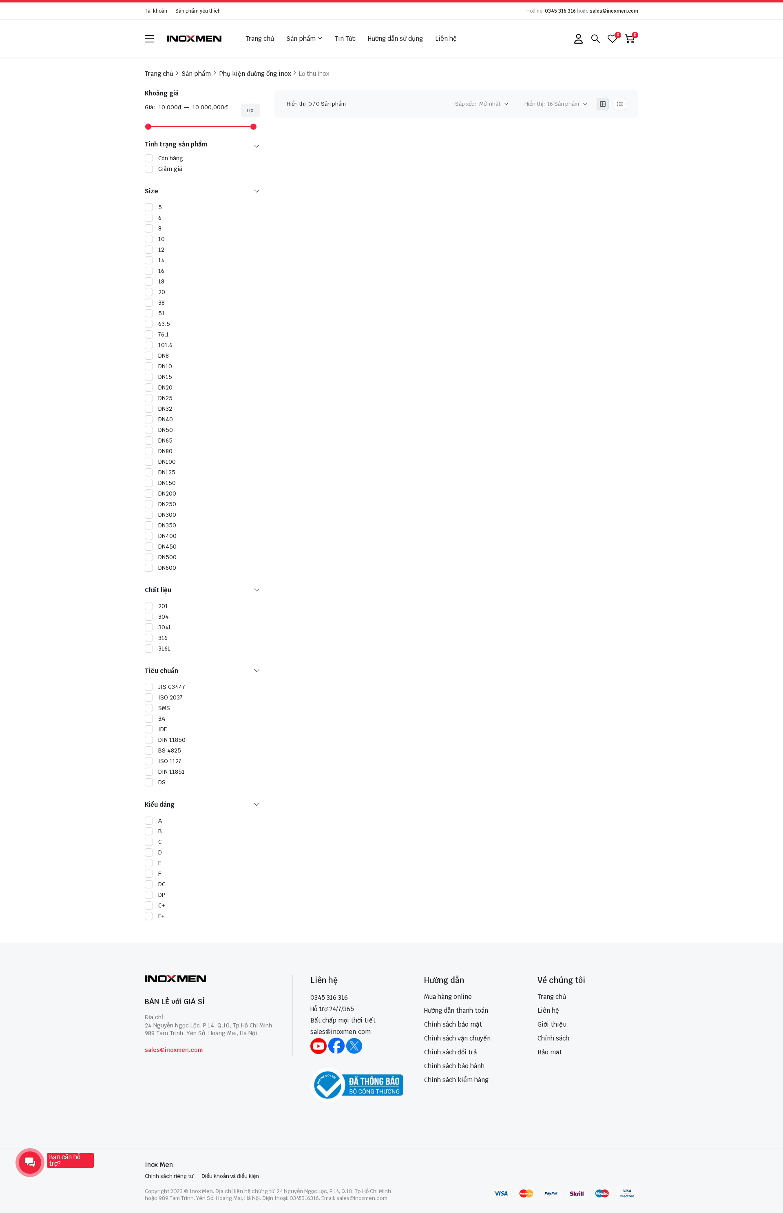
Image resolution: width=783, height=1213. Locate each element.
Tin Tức (345, 38)
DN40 (165, 419)
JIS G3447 (171, 687)
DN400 (167, 536)
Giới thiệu (551, 1024)
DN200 (167, 493)
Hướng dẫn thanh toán (456, 1010)
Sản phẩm (301, 38)
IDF (162, 729)
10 (161, 239)
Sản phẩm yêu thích (198, 11)
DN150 (167, 483)
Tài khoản (156, 11)
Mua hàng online (448, 997)
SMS (164, 708)
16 (161, 270)
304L (165, 627)
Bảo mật (549, 1052)
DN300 (167, 514)
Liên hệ (446, 38)
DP (161, 895)
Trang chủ (260, 38)
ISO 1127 (169, 761)
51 (161, 313)
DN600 (167, 567)
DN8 (163, 355)
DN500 (167, 557)
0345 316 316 (560, 11)
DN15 (165, 377)
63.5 (164, 324)
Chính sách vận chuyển (457, 1038)
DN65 (165, 440)
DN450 (167, 546)
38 (161, 302)
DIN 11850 (172, 740)
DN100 (167, 461)
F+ (161, 916)
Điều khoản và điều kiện (230, 1176)
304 (163, 616)
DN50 (165, 430)
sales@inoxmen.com (614, 11)
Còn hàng (170, 158)
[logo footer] (210, 979)
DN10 (165, 366)
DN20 (165, 387)
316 (163, 638)
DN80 (165, 451)
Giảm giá (170, 169)
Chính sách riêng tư (169, 1176)
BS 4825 (169, 750)
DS (162, 782)
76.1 (163, 334)
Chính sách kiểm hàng (456, 1080)
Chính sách (553, 1038)
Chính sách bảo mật (453, 1024)
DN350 (167, 525)
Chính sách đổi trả (450, 1052)
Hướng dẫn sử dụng (395, 38)
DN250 (167, 504)
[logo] (194, 38)
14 (161, 260)
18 (161, 281)
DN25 (165, 398)
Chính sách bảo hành (454, 1066)
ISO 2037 (170, 697)
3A (161, 718)
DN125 (166, 472)
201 (163, 606)
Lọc (250, 110)
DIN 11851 (171, 771)
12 (161, 249)
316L (164, 648)
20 (161, 292)
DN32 (165, 408)
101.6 (165, 345)
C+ (161, 905)
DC (161, 884)
